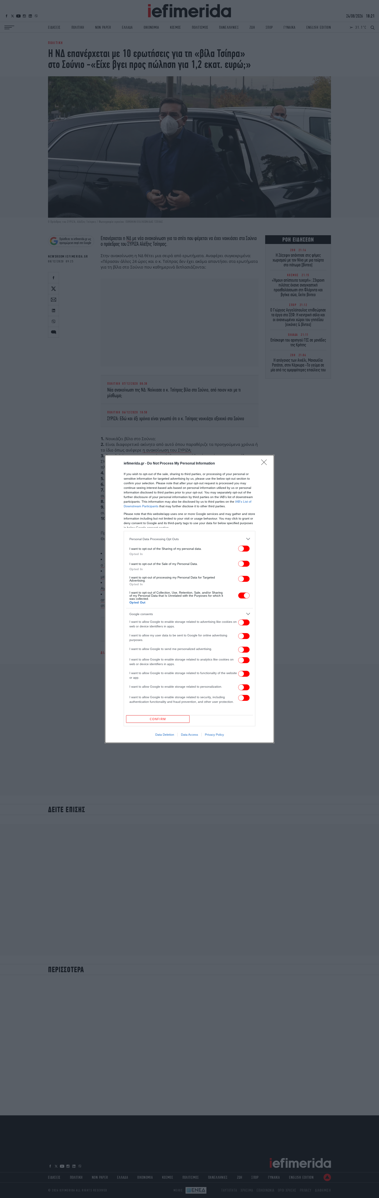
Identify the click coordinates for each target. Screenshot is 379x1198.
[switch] (244, 549)
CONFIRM (158, 719)
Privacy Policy (214, 734)
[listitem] (189, 539)
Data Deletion (164, 734)
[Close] (265, 463)
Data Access (189, 734)
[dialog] (189, 599)
